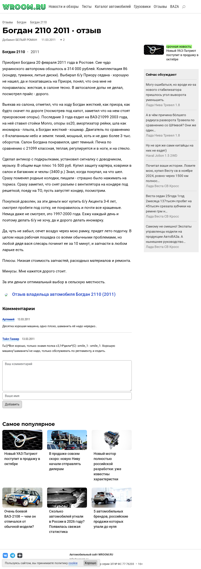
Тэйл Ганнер (10, 339)
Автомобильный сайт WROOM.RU (91, 554)
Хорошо (90, 563)
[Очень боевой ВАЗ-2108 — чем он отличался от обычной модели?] (22, 497)
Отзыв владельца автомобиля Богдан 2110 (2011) (64, 294)
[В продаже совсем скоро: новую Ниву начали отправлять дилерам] (67, 440)
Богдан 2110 (38, 22)
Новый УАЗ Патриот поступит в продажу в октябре (22, 459)
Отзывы (160, 6)
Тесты (87, 6)
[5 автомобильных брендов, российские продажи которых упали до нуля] (112, 497)
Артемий (8, 319)
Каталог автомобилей (113, 6)
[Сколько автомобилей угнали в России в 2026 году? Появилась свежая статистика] (67, 497)
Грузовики (142, 6)
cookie (73, 563)
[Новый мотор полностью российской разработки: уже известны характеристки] (112, 440)
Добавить (12, 404)
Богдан (21, 22)
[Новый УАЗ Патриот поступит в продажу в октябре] (22, 440)
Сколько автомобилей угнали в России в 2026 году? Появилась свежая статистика (67, 521)
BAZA (174, 6)
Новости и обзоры (64, 6)
